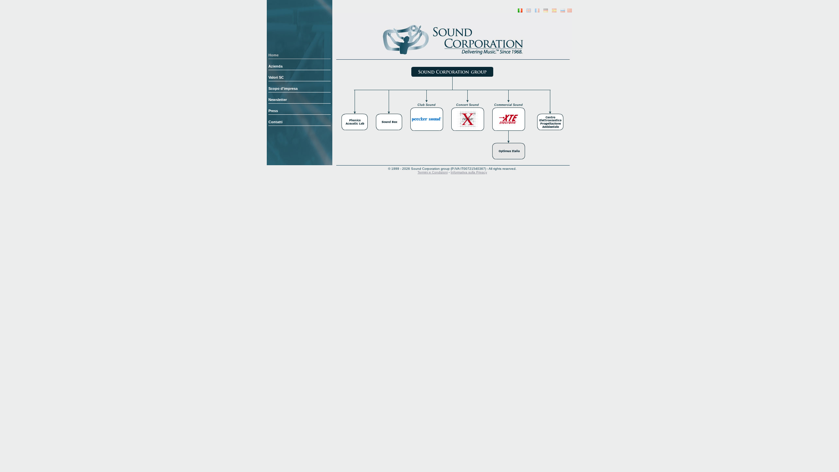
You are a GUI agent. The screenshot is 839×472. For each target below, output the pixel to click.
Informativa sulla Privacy (469, 172)
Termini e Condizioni (433, 172)
